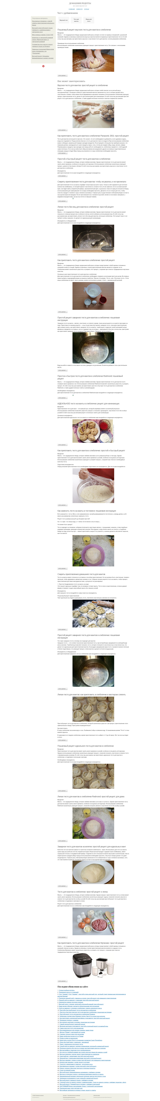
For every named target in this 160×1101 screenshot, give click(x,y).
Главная (72, 9)
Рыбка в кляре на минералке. (69, 1038)
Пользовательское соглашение (74, 1095)
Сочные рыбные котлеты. (67, 990)
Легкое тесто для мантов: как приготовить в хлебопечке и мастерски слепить (92, 694)
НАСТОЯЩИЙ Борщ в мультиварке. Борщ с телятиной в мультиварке (81, 1086)
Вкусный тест (64, 20)
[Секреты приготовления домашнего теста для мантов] (93, 613)
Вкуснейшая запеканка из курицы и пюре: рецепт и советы (78, 1090)
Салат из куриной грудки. (67, 1070)
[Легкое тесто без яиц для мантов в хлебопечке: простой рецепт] (93, 238)
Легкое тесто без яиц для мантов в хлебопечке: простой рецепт (86, 207)
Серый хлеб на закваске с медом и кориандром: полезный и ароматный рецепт (84, 1046)
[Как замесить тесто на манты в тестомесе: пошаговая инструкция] (93, 550)
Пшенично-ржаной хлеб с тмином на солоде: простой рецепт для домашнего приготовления (87, 998)
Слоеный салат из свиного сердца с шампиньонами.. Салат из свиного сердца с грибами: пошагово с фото (93, 1082)
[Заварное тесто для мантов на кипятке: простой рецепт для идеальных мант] (93, 872)
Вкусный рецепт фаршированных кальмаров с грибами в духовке (80, 1072)
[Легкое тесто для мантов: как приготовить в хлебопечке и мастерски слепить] (93, 709)
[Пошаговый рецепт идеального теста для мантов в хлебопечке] (93, 776)
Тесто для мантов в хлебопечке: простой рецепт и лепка (83, 892)
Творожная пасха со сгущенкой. (69, 992)
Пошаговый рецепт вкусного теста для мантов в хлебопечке (84, 29)
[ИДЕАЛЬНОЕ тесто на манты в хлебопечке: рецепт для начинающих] (93, 431)
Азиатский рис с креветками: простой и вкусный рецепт (77, 1056)
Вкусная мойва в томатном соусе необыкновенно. (75, 1050)
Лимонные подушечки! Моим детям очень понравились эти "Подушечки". (43, 51)
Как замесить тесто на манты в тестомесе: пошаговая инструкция (87, 511)
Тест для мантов (76, 20)
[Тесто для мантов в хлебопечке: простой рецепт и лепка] (93, 921)
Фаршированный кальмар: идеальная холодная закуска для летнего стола (83, 1076)
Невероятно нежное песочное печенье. (71, 1002)
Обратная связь (97, 1095)
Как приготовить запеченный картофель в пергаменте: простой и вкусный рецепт (85, 1018)
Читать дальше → (62, 75)
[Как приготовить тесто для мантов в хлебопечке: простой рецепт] (93, 296)
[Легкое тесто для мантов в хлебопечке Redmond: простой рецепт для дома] (93, 823)
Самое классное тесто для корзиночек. (72, 1028)
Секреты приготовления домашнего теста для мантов (81, 574)
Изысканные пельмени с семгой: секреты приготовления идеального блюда (43, 23)
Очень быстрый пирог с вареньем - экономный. (74, 1042)
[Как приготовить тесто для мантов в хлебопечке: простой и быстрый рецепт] (93, 485)
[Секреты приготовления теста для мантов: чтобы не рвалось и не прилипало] (93, 198)
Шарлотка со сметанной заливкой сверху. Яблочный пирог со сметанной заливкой (42, 39)
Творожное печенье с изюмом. (69, 1020)
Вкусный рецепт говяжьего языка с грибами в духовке (76, 1080)
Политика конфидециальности (69, 1097)
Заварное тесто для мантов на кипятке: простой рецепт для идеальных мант (92, 846)
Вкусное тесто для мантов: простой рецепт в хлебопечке (83, 85)
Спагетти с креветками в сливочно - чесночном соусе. (76, 1064)
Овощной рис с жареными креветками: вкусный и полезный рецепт (80, 1058)
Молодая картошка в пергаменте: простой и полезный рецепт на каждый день (84, 1026)
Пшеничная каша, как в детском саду (71, 1088)
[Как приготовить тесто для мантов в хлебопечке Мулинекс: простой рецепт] (93, 966)
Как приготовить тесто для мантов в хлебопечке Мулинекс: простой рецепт (91, 943)
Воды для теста (89, 20)
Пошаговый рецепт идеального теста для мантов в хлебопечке (86, 746)
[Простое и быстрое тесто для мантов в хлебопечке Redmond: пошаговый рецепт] (93, 395)
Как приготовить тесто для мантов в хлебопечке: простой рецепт (86, 260)
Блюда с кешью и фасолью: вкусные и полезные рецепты (77, 1068)
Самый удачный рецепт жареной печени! (72, 1024)
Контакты (65, 1095)
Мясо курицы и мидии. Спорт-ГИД (42, 35)
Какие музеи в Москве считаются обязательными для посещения (79, 1006)
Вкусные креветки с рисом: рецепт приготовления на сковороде (79, 1054)
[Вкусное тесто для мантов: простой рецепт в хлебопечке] (93, 114)
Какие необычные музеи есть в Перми (71, 1036)
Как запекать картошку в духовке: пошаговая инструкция (77, 1022)
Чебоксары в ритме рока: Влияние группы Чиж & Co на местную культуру (82, 1016)
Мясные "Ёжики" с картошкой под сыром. (72, 1032)
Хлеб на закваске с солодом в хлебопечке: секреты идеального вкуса (80, 1008)
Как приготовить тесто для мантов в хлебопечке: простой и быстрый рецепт (91, 450)
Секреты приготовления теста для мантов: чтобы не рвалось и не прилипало (92, 181)
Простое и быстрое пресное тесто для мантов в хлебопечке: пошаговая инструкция (86, 1012)
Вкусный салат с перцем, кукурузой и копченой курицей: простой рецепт (81, 1004)
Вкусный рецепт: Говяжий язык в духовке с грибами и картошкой (80, 1084)
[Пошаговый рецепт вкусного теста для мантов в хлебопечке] (93, 60)
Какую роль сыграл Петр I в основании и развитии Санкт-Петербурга (81, 1040)
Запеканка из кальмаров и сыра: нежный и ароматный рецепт (79, 1078)
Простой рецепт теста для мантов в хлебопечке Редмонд (77, 1014)
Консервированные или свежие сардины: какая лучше (76, 1030)
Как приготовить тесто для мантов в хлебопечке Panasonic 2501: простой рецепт (93, 136)
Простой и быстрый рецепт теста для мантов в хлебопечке (84, 159)
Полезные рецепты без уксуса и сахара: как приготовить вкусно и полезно (83, 1048)
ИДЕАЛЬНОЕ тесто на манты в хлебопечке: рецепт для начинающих (88, 403)
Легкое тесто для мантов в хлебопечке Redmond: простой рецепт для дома (91, 796)
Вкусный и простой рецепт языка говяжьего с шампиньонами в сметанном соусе (42, 30)
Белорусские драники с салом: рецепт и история (75, 1062)
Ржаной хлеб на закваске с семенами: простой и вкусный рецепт (79, 1000)
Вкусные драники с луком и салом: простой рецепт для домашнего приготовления (85, 1060)
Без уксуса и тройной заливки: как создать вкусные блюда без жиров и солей (83, 1052)
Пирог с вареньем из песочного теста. (71, 1044)
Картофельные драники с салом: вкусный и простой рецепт (78, 1066)
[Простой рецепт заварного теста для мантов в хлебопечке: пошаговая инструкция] (93, 347)
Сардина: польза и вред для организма (72, 1034)
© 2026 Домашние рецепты (38, 1095)
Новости (79, 9)
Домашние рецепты (80, 3)
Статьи (86, 9)
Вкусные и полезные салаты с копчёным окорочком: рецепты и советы (82, 1074)
